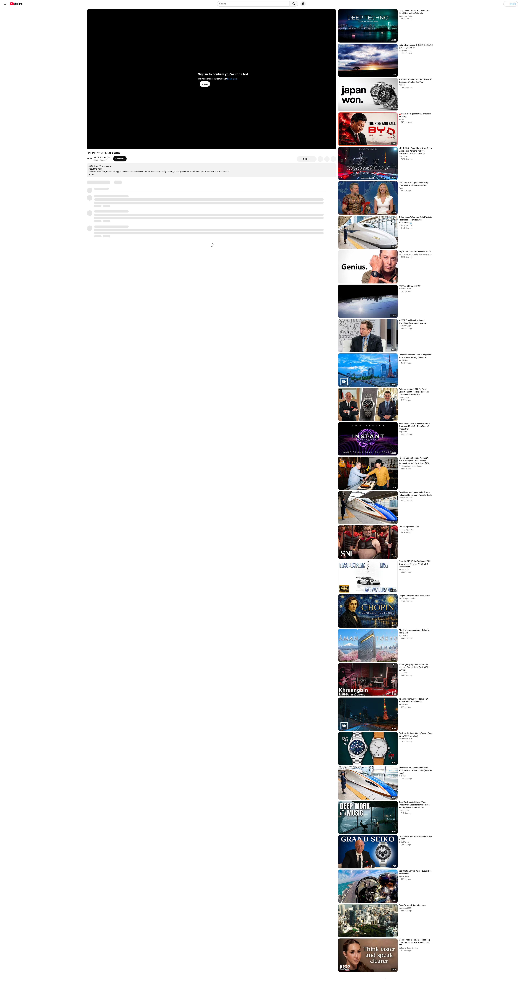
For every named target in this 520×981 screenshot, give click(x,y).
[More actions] (333, 159)
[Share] (320, 159)
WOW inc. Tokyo (102, 157)
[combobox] (254, 3)
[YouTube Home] (16, 4)
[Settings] (499, 3)
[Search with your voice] (303, 4)
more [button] (91, 174)
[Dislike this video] (313, 159)
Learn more (232, 79)
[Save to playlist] (327, 159)
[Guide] (4, 3)
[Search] (294, 4)
